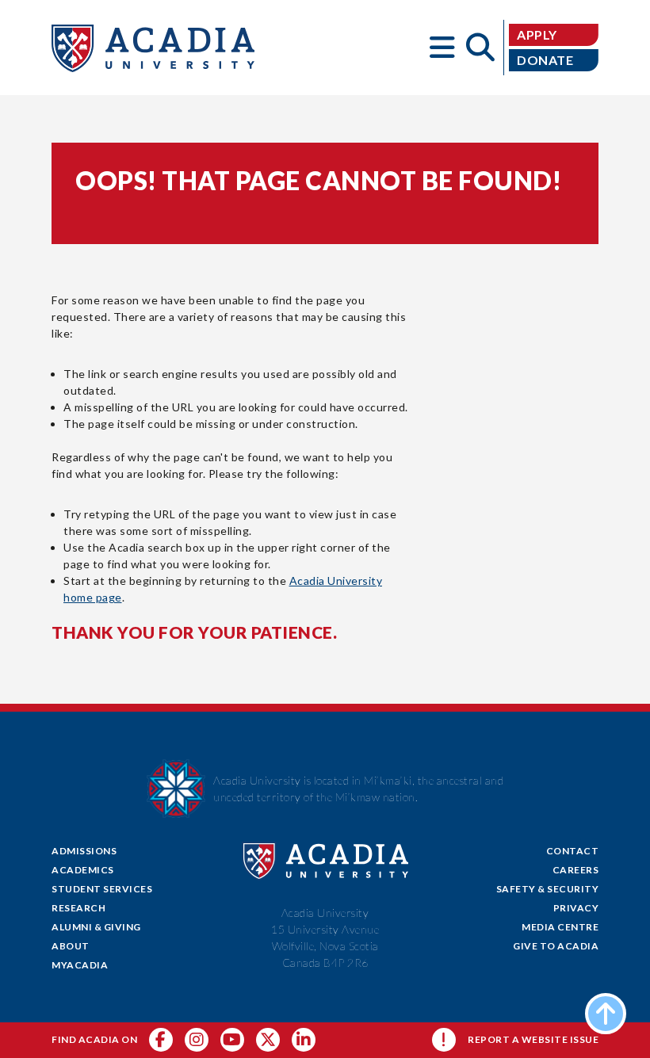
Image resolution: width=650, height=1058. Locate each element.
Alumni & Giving (96, 927)
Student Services (102, 889)
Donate (545, 59)
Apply (537, 34)
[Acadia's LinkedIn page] (303, 1040)
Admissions (84, 851)
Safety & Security (547, 889)
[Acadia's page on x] (232, 1040)
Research (78, 908)
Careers (575, 870)
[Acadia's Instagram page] (196, 1040)
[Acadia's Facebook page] (161, 1040)
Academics (83, 870)
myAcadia (80, 965)
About (71, 946)
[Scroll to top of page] (605, 1013)
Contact (572, 851)
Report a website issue (533, 1039)
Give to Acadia (555, 946)
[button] (442, 47)
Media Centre (560, 927)
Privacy (576, 908)
